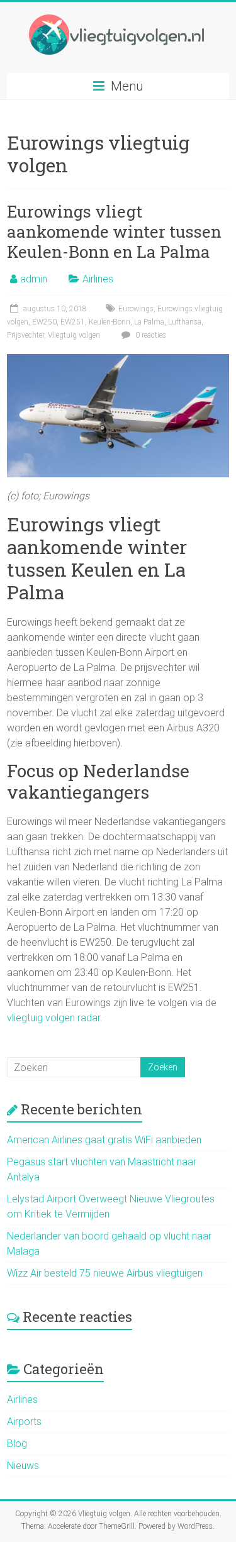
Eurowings (136, 308)
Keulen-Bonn (109, 322)
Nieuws (23, 1466)
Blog (17, 1444)
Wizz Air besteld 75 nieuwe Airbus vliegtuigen (105, 1273)
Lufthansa (184, 322)
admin (33, 279)
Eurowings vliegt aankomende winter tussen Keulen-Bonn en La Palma (114, 231)
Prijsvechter (25, 335)
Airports (24, 1422)
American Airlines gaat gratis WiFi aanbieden (104, 1140)
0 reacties (149, 335)
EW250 (44, 322)
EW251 (72, 322)
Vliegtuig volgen (74, 335)
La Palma (149, 322)
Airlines (97, 279)
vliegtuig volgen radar (53, 1018)
